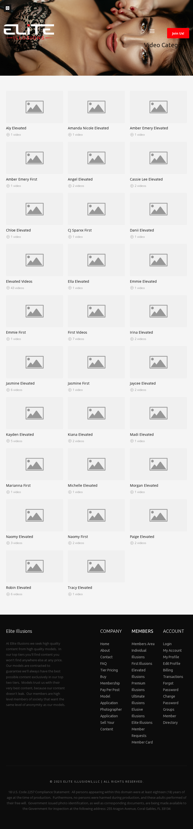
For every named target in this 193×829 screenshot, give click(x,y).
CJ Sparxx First (80, 230)
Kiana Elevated (80, 434)
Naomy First (78, 536)
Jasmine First (78, 383)
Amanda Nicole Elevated (88, 128)
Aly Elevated (16, 128)
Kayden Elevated (20, 434)
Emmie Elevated (143, 281)
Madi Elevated (142, 434)
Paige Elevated (142, 536)
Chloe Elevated (18, 230)
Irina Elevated (141, 332)
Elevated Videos (19, 281)
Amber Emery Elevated (149, 128)
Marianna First (18, 485)
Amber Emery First (21, 179)
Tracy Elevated (80, 587)
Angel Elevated (80, 179)
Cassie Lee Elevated (146, 179)
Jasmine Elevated (20, 383)
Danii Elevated (142, 230)
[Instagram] (7, 8)
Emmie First (16, 332)
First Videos (77, 332)
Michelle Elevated (83, 485)
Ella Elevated (78, 281)
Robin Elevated (18, 587)
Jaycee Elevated (143, 383)
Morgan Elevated (144, 485)
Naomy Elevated (19, 536)
